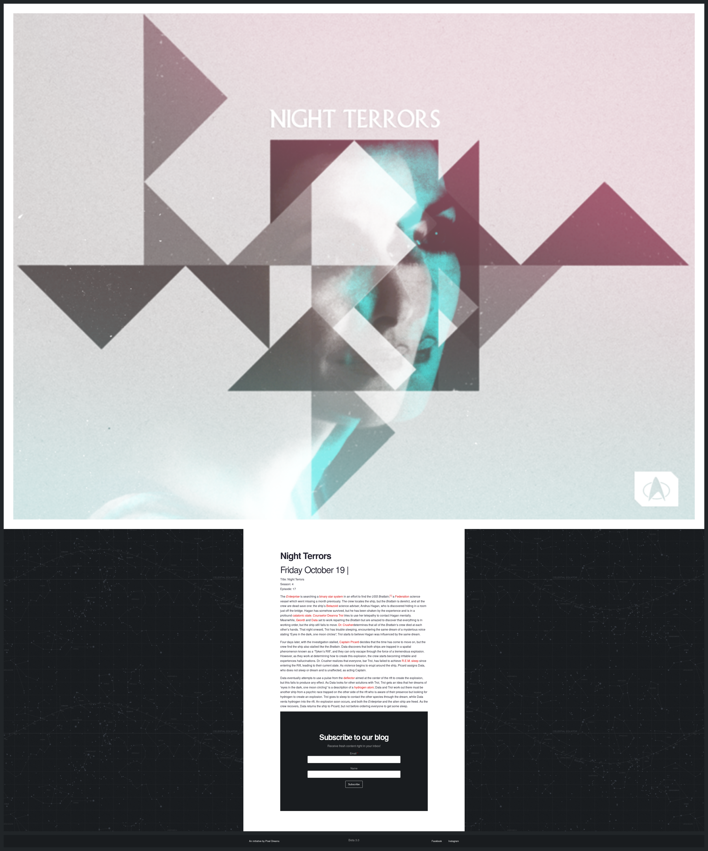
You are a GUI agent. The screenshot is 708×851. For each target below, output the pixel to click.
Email (354, 753)
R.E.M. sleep (410, 661)
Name (354, 768)
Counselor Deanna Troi (328, 615)
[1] (391, 595)
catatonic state (302, 615)
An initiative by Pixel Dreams (264, 841)
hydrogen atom (364, 687)
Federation (402, 596)
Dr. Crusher (345, 625)
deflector (349, 678)
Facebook (437, 841)
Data (314, 620)
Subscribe (354, 784)
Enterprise (293, 596)
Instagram (453, 841)
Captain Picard (349, 642)
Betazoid (332, 606)
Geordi (300, 620)
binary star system (331, 596)
